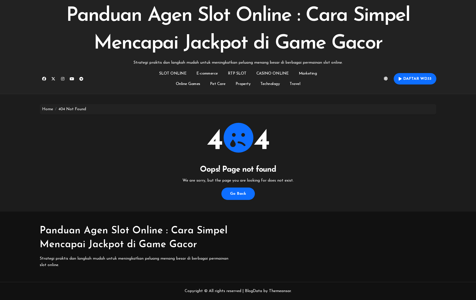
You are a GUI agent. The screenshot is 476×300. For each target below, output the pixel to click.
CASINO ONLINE (272, 74)
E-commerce (207, 74)
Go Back (238, 194)
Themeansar (280, 291)
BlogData (253, 291)
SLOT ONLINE (173, 74)
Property (243, 84)
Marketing (308, 74)
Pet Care (218, 84)
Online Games (188, 84)
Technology (270, 84)
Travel (295, 84)
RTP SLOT (237, 74)
